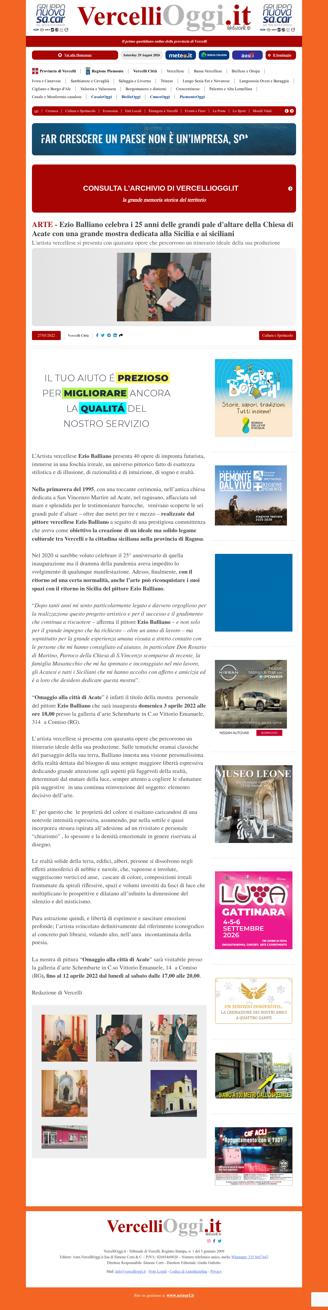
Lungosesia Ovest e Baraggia (264, 81)
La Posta (219, 111)
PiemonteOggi (192, 97)
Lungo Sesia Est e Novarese (206, 81)
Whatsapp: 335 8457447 (249, 1257)
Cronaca (52, 111)
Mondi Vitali (262, 111)
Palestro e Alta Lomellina (230, 89)
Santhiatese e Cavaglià (90, 81)
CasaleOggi (101, 97)
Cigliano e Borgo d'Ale (51, 89)
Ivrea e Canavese (46, 81)
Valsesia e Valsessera (98, 89)
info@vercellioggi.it (130, 1271)
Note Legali (158, 1271)
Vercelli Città (145, 71)
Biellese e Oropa (246, 71)
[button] (287, 111)
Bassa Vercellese (208, 71)
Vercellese (175, 71)
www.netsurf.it (180, 1295)
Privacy (216, 1271)
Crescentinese (188, 89)
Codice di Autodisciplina (188, 1271)
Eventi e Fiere (195, 111)
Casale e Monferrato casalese (57, 97)
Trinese (167, 81)
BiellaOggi (130, 97)
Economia (110, 111)
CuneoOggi (160, 97)
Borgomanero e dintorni (146, 89)
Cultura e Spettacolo (80, 111)
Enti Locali (133, 111)
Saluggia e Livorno (135, 81)
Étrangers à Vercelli (163, 111)
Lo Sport (239, 111)
